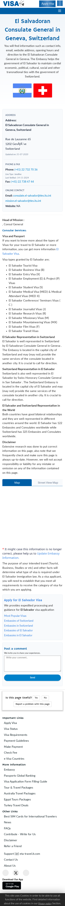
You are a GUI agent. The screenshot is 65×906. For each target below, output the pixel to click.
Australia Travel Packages (22, 809)
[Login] (59, 3)
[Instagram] (26, 889)
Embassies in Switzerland (18, 641)
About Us (12, 881)
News (9, 838)
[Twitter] (16, 889)
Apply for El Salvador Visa (23, 616)
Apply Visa (12, 739)
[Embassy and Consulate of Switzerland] (42, 90)
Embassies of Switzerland (18, 636)
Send (32, 693)
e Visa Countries (16, 774)
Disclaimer (12, 856)
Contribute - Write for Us (22, 850)
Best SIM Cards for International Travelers (32, 832)
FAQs (9, 844)
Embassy (11, 785)
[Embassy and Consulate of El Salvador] (22, 90)
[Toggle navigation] (59, 11)
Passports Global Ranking (22, 791)
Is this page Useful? (19, 713)
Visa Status (13, 745)
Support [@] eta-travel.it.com (24, 870)
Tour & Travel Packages (20, 803)
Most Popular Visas (15, 631)
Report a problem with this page (33, 720)
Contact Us (13, 875)
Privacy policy (45, 904)
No (45, 714)
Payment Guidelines (18, 757)
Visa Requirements (18, 751)
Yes (36, 714)
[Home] (13, 3)
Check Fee (12, 768)
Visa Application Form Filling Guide (27, 797)
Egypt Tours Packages (19, 815)
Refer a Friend (15, 862)
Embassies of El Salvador (18, 646)
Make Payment (15, 763)
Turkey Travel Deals (18, 821)
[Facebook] (5, 889)
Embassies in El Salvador (18, 651)
